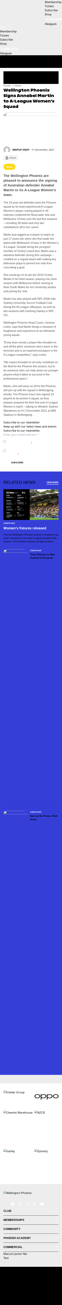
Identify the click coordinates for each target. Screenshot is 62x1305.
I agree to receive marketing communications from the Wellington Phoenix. (28, 451)
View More (53, 482)
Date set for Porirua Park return (44, 818)
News (18, 85)
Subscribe (17, 462)
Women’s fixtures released (24, 528)
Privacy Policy (31, 439)
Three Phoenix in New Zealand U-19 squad (42, 556)
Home (7, 85)
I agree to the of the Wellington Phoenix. (26, 441)
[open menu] (2, 27)
